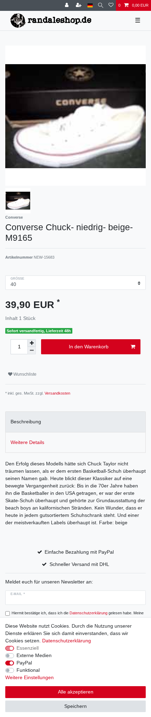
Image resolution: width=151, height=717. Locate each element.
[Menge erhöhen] (31, 343)
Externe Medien (34, 655)
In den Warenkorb (89, 346)
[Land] (90, 5)
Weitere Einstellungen (29, 677)
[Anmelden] (67, 5)
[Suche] (100, 5)
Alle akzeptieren (75, 692)
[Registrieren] (79, 5)
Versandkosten (57, 393)
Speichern (75, 706)
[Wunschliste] (111, 5)
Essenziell (28, 648)
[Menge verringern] (31, 350)
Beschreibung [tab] (26, 421)
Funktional (28, 670)
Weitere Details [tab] (27, 442)
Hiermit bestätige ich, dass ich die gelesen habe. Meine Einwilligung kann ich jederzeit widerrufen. (78, 616)
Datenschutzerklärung (66, 640)
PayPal (24, 662)
